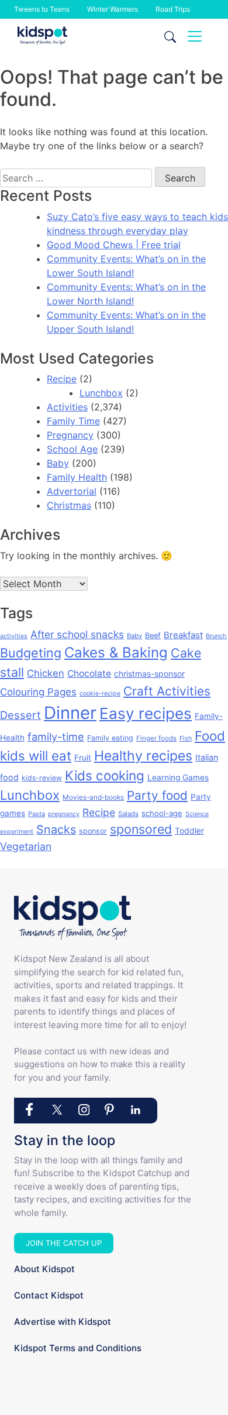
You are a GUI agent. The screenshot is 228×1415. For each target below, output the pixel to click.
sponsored (141, 829)
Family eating (110, 738)
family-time (55, 737)
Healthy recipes (143, 756)
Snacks (56, 830)
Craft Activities (166, 691)
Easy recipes (145, 713)
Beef (153, 635)
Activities (67, 407)
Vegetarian (25, 846)
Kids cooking (104, 775)
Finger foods (156, 738)
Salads (128, 814)
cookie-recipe (100, 693)
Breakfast (183, 634)
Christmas (69, 505)
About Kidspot (44, 1268)
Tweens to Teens (42, 9)
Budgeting (30, 652)
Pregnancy (70, 435)
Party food (157, 795)
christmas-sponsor (149, 674)
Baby (58, 463)
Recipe (62, 379)
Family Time (73, 421)
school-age (161, 813)
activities (13, 636)
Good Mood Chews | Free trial (114, 245)
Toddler (189, 830)
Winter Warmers (112, 9)
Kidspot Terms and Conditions (77, 1348)
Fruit (82, 757)
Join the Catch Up (64, 1243)
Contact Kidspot (49, 1295)
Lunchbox (101, 393)
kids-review (42, 777)
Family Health (77, 477)
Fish (185, 738)
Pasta (36, 814)
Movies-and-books (93, 797)
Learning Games (178, 777)
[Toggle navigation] (194, 36)
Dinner (70, 713)
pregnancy (64, 814)
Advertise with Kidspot (62, 1321)
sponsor (93, 831)
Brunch (216, 636)
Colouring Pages (38, 692)
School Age (72, 449)
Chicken (45, 673)
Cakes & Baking (116, 652)
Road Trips (173, 9)
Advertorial (71, 491)
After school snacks (77, 634)
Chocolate (89, 673)
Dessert (20, 714)
